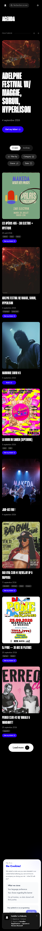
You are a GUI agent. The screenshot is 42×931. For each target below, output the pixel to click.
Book (8, 382)
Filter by (14, 156)
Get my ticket (11, 129)
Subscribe (31, 912)
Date (27, 163)
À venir (15, 148)
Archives (26, 148)
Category (27, 156)
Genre (12, 163)
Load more (18, 747)
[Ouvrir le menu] (38, 5)
